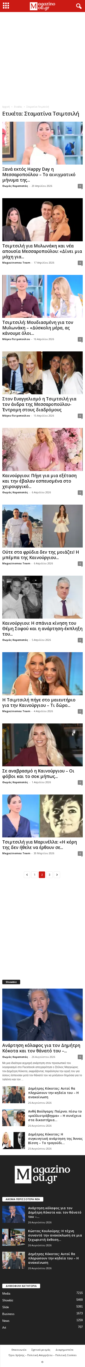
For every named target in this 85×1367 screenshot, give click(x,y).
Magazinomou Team (16, 262)
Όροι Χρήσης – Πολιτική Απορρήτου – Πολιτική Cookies (42, 1355)
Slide (5, 1307)
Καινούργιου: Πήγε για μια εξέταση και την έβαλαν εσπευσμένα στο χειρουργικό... (39, 481)
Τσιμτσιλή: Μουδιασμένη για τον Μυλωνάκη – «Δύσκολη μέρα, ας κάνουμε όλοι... (37, 327)
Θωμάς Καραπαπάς (15, 186)
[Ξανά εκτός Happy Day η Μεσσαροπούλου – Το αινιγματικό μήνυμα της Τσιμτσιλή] (42, 143)
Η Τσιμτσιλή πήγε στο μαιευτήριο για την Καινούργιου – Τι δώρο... (38, 702)
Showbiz (7, 1300)
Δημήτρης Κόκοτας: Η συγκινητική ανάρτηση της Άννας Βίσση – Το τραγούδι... (55, 1138)
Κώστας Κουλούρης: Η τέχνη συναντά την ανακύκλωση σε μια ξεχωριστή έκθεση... (55, 1235)
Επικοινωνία (19, 1349)
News (6, 1321)
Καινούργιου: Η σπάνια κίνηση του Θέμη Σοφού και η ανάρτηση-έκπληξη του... (42, 628)
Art (4, 1327)
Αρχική (6, 106)
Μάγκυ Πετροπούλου (16, 339)
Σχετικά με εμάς (41, 1349)
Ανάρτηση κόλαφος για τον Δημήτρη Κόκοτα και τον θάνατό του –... (41, 1048)
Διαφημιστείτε (64, 1349)
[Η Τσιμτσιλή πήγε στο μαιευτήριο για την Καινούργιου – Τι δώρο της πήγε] (42, 673)
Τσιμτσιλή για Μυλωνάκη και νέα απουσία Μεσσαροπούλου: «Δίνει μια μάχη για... (42, 251)
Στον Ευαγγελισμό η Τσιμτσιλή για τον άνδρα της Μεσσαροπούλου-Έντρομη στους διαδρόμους (39, 404)
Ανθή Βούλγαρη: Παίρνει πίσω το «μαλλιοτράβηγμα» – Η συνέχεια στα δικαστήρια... (55, 1115)
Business (8, 1314)
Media (6, 1293)
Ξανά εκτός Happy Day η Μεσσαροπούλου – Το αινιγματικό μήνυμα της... (38, 174)
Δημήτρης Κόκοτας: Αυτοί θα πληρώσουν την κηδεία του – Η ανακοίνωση (53, 1092)
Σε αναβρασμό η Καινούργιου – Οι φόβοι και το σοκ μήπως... (38, 773)
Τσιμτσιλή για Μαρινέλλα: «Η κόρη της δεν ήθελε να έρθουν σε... (39, 844)
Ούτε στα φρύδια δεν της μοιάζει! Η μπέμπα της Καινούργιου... (40, 554)
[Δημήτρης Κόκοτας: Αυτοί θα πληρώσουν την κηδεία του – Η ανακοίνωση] (13, 1094)
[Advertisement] (42, 56)
